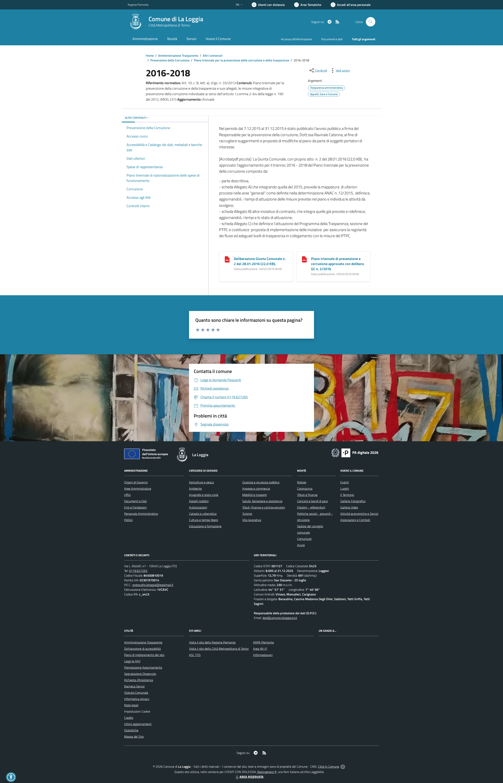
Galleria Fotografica (352, 501)
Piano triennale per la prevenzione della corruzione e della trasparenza (241, 60)
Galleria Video (349, 507)
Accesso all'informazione (296, 39)
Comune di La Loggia (176, 18)
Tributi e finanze (307, 494)
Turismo (247, 513)
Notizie (301, 482)
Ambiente (195, 488)
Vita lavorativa (251, 520)
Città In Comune (328, 766)
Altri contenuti (212, 55)
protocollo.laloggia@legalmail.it (152, 584)
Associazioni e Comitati (355, 520)
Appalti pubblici (199, 501)
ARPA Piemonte (263, 642)
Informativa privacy (136, 698)
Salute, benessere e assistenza (262, 501)
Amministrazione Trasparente (178, 55)
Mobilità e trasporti (254, 494)
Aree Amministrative (137, 488)
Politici (128, 520)
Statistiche (131, 730)
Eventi (344, 482)
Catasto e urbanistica (203, 513)
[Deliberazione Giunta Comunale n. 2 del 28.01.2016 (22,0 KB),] (227, 259)
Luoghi (344, 488)
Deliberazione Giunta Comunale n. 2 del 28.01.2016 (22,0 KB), (260, 261)
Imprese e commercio (256, 488)
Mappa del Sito (134, 736)
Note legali (131, 705)
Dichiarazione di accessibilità (142, 648)
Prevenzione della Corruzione (169, 60)
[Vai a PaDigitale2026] (355, 452)
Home (150, 55)
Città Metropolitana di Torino (169, 25)
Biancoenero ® (266, 771)
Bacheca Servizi (134, 686)
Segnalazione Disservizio (140, 673)
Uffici (127, 494)
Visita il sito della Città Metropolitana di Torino (219, 648)
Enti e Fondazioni (135, 507)
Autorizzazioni (198, 507)
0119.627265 (138, 570)
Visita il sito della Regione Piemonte (212, 642)
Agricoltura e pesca (201, 482)
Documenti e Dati (135, 501)
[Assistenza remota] (342, 766)
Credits (128, 717)
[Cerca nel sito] (370, 21)
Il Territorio (347, 494)
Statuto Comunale (136, 692)
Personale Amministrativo (141, 513)
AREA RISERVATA (251, 776)
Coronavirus (304, 488)
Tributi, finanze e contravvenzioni (263, 507)
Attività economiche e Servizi (359, 513)
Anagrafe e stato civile (203, 494)
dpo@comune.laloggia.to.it (280, 617)
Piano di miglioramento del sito (144, 655)
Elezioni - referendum (311, 507)
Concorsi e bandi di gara (312, 501)
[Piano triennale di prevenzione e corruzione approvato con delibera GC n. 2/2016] (304, 259)
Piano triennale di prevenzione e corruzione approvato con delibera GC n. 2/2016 (337, 264)
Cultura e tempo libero (203, 520)
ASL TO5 (195, 655)
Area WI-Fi (260, 648)
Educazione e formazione (205, 526)
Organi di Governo (136, 482)
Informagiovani (263, 655)
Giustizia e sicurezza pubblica (260, 482)
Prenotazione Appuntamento (143, 667)
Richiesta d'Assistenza (138, 680)
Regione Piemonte (138, 5)
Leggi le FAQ (132, 661)
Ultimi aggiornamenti (137, 724)
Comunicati (304, 538)
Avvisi (301, 545)
